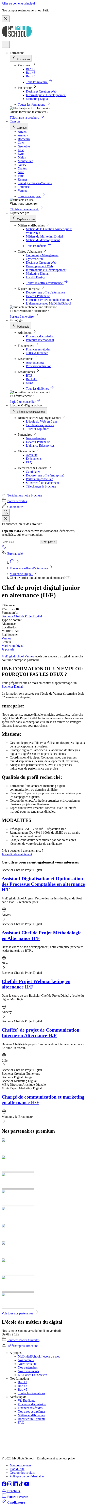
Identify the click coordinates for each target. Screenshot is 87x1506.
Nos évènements (28, 1371)
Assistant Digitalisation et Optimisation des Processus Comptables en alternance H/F (43, 884)
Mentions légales (20, 1465)
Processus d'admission (40, 336)
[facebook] (4, 1485)
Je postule (8, 649)
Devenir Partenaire (38, 296)
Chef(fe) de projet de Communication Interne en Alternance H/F (40, 1032)
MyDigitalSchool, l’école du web (39, 1356)
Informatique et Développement (46, 95)
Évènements (33, 458)
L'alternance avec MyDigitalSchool (48, 303)
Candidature (15, 507)
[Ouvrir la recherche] (6, 512)
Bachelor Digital (12, 686)
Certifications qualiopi (40, 425)
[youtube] (26, 1485)
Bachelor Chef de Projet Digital (22, 616)
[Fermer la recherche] (6, 518)
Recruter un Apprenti (31, 1419)
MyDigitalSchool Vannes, (18, 656)
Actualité (31, 455)
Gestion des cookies (22, 1472)
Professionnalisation (38, 366)
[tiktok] (21, 1485)
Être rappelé (15, 553)
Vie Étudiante (26, 1400)
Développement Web (39, 266)
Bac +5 (30, 76)
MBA (29, 383)
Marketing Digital (37, 98)
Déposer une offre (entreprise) (45, 475)
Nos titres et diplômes (31, 1411)
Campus (15, 121)
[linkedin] (16, 1485)
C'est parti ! (48, 541)
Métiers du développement (43, 240)
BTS (29, 375)
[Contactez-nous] (4, 548)
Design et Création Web (41, 91)
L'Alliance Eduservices (32, 1375)
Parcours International (40, 340)
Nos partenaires (36, 438)
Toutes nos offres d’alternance (29, 568)
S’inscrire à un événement (42, 482)
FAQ (29, 462)
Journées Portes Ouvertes (23, 1340)
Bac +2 (30, 69)
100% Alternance (37, 353)
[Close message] (6, 19)
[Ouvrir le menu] (6, 44)
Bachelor (31, 379)
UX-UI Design (35, 277)
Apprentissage (35, 362)
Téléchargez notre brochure (24, 495)
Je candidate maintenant (17, 854)
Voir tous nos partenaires (17, 1313)
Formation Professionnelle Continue (49, 299)
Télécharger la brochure (41, 486)
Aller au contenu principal (18, 3)
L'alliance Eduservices (40, 445)
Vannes (6, 638)
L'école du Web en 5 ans (41, 421)
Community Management (42, 255)
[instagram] (10, 1485)
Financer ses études (38, 349)
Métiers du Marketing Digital (44, 236)
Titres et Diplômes (37, 429)
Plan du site (17, 1469)
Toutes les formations (31, 1393)
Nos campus (26, 1360)
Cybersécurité (35, 259)
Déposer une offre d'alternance (45, 292)
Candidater (33, 471)
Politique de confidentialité (27, 1476)
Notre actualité (27, 1363)
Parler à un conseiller (39, 479)
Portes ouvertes (17, 501)
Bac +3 (30, 72)
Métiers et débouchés (31, 1415)
